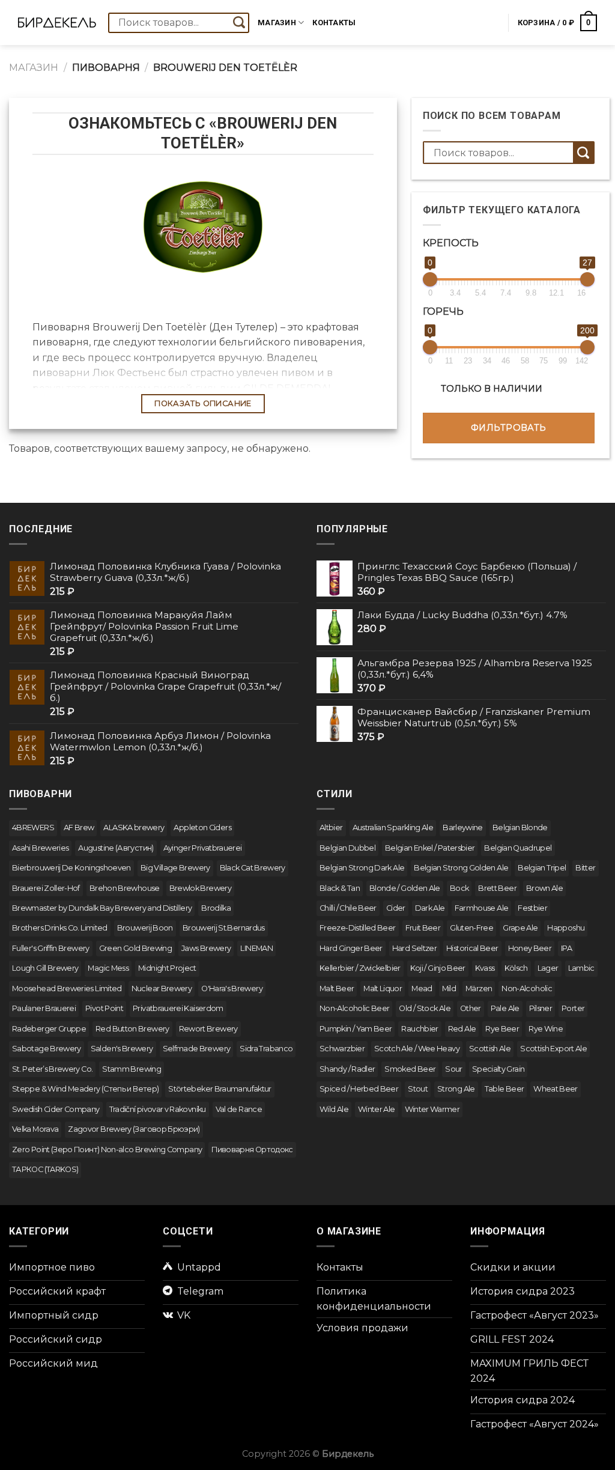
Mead (421, 988)
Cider (395, 908)
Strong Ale (456, 1088)
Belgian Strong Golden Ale (461, 867)
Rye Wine (546, 1028)
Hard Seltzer (414, 948)
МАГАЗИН (33, 67)
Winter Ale (376, 1109)
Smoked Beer (409, 1069)
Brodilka (216, 908)
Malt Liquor (382, 988)
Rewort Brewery (208, 1028)
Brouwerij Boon (145, 927)
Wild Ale (334, 1109)
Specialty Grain (498, 1069)
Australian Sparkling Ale (393, 827)
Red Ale (462, 1028)
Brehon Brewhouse (124, 888)
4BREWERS (33, 827)
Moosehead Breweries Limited (67, 988)
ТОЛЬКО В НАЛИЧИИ (491, 388)
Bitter (585, 867)
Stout (418, 1088)
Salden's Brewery (122, 1048)
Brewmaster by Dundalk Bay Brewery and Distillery (102, 908)
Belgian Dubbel (347, 847)
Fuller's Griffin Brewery (50, 948)
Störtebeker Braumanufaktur (219, 1088)
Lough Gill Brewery (45, 968)
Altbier (331, 827)
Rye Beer (502, 1028)
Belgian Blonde (520, 827)
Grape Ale (520, 927)
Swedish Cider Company (56, 1109)
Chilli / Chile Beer (348, 908)
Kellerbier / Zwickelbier (360, 968)
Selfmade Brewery (197, 1048)
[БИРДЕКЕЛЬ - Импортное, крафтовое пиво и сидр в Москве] (57, 22)
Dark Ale (430, 908)
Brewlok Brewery (200, 888)
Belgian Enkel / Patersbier (429, 847)
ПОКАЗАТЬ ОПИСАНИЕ (203, 403)
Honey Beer (530, 948)
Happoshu (565, 927)
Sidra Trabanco (266, 1048)
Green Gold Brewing (135, 948)
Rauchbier (419, 1028)
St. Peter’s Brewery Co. (52, 1069)
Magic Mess (108, 968)
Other (470, 1008)
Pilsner (541, 1008)
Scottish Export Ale (553, 1048)
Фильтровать (509, 427)
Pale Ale (505, 1008)
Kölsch (516, 968)
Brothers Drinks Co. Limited (60, 927)
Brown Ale (544, 888)
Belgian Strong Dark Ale (362, 867)
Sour (453, 1069)
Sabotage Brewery (46, 1048)
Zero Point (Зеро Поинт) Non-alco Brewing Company (107, 1149)
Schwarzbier (342, 1048)
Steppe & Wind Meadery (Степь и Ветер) (85, 1088)
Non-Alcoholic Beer (354, 1008)
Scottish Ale (489, 1048)
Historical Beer (472, 948)
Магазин (277, 22)
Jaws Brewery (206, 948)
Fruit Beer (423, 927)
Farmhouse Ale (482, 908)
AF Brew (79, 827)
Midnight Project (167, 968)
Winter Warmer (432, 1109)
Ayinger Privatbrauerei (202, 847)
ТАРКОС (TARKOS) (45, 1169)
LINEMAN (256, 948)
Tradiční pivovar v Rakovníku (157, 1109)
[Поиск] (239, 23)
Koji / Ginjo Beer (437, 968)
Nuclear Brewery (162, 988)
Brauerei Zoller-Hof (46, 888)
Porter (573, 1008)
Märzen (478, 988)
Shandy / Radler (347, 1069)
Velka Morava (35, 1129)
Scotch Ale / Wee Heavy (416, 1048)
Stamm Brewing (131, 1069)
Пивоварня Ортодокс (251, 1149)
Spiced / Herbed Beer (359, 1088)
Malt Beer (337, 988)
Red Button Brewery (132, 1028)
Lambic (581, 968)
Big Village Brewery (175, 867)
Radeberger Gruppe (49, 1028)
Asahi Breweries (40, 847)
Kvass (485, 968)
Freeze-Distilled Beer (358, 927)
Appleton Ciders (202, 827)
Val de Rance (239, 1109)
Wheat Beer (555, 1088)
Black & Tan (340, 888)
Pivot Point (104, 1008)
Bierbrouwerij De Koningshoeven (71, 867)
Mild (449, 988)
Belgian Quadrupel (517, 847)
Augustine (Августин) (115, 847)
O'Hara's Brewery (231, 988)
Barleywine (463, 827)
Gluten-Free (471, 927)
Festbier (532, 908)
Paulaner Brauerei (44, 1008)
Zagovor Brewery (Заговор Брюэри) (134, 1129)
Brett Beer (497, 888)
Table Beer (504, 1088)
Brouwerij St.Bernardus (224, 927)
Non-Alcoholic (526, 988)
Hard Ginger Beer (351, 948)
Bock (459, 888)
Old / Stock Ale (424, 1008)
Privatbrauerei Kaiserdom (178, 1008)
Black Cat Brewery (252, 867)
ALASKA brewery (133, 827)
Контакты (334, 22)
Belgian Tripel (542, 867)
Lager (548, 968)
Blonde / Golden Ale (404, 888)
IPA (566, 948)
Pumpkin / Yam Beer (356, 1028)
